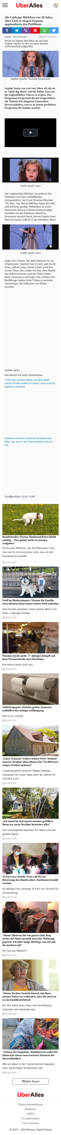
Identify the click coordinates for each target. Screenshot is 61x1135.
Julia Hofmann (20, 37)
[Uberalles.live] (29, 5)
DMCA (30, 1114)
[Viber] (25, 30)
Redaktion (30, 1109)
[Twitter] (54, 30)
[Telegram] (16, 30)
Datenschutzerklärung (30, 1104)
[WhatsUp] (44, 30)
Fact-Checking (30, 1123)
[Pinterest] (35, 30)
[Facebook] (7, 30)
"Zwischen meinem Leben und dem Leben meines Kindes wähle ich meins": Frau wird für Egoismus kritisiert (30, 383)
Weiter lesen (30, 1081)
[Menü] (5, 5)
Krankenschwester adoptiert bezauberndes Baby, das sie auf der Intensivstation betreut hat (29, 441)
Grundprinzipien (30, 1118)
